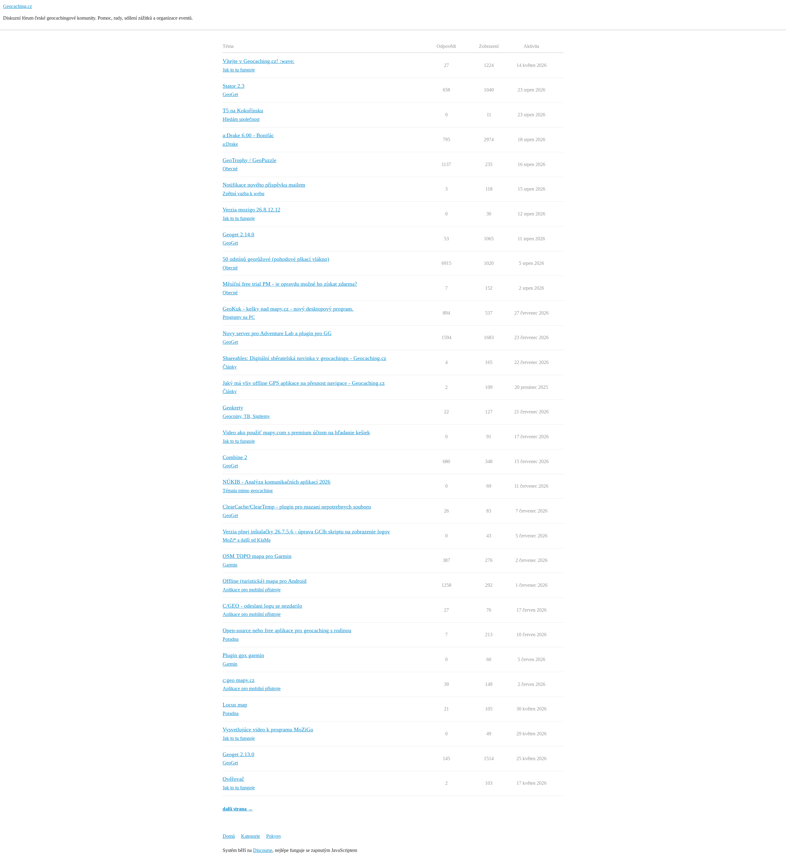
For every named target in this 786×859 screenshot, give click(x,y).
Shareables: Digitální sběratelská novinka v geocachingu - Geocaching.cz (304, 358)
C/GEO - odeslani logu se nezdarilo (262, 606)
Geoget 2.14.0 (238, 234)
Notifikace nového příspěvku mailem (264, 185)
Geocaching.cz (17, 6)
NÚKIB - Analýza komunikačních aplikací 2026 (276, 482)
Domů (229, 836)
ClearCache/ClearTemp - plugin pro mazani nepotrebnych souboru (297, 507)
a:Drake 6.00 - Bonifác (248, 135)
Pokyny (273, 836)
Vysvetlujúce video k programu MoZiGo (268, 729)
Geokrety (233, 407)
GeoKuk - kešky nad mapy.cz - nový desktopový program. (288, 309)
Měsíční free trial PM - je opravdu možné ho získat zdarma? (290, 284)
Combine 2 (235, 457)
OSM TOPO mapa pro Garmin (257, 556)
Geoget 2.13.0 (238, 754)
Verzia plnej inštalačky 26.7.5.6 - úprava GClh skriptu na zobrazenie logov (306, 531)
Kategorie (250, 836)
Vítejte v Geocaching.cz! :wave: (258, 61)
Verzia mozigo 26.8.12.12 (251, 210)
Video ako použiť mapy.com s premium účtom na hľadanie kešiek (296, 432)
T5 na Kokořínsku (243, 110)
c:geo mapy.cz (239, 680)
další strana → (238, 808)
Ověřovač (233, 779)
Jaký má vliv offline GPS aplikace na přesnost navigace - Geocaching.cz (304, 383)
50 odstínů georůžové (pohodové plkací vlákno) (276, 259)
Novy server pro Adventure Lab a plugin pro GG (277, 333)
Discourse (262, 850)
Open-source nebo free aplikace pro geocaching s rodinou (287, 630)
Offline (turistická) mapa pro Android (264, 581)
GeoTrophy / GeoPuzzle (249, 160)
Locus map (235, 705)
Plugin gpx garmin (243, 655)
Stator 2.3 (233, 86)
